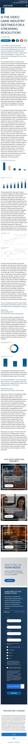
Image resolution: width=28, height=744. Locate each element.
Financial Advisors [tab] (19, 612)
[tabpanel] (14, 656)
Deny (14, 738)
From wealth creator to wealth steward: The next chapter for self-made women (13, 479)
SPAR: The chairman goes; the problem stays (13, 542)
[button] (13, 40)
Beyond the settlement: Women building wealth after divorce (13, 510)
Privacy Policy (16, 742)
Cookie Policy (10, 742)
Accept (14, 734)
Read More (9, 485)
